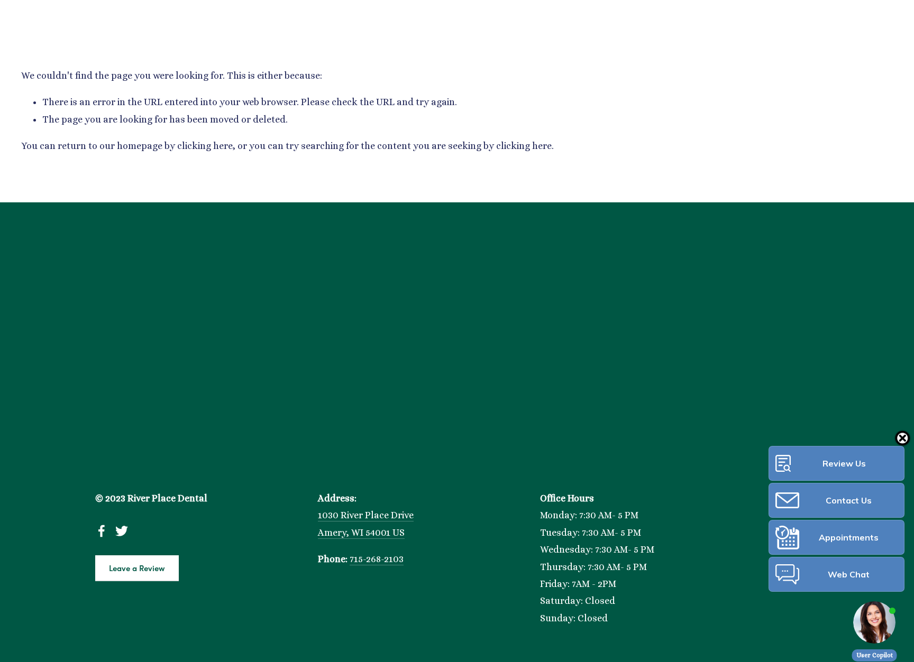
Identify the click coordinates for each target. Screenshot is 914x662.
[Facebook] (101, 531)
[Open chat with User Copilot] (874, 622)
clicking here (205, 146)
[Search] (25, 10)
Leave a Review (137, 567)
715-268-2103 (377, 559)
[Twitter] (121, 531)
